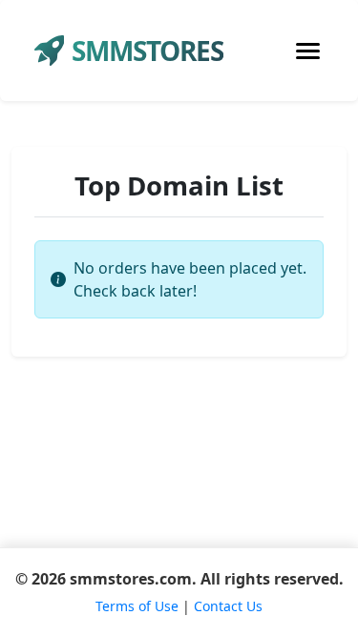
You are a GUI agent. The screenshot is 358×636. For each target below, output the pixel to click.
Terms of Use (137, 606)
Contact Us (228, 606)
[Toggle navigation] (308, 51)
